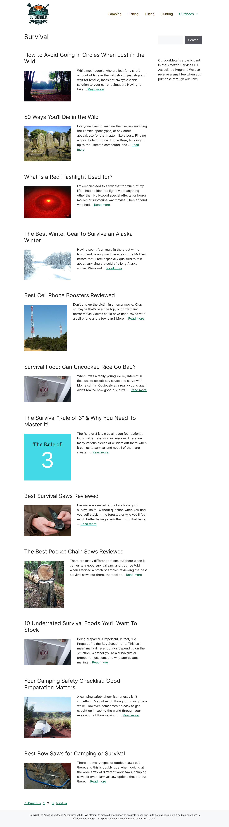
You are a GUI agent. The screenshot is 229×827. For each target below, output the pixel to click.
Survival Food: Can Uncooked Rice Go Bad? (80, 366)
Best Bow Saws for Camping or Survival (74, 753)
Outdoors (186, 14)
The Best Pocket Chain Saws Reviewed (74, 551)
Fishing (133, 14)
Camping (115, 14)
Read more (96, 89)
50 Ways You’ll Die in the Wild (61, 117)
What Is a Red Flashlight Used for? (68, 176)
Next (61, 803)
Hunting (167, 14)
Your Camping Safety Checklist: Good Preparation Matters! (72, 684)
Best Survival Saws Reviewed (61, 496)
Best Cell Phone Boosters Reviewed (69, 295)
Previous (32, 803)
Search (193, 40)
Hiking (150, 14)
